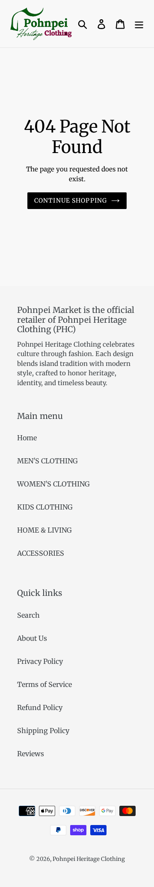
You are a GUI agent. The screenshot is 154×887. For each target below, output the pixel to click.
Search (28, 615)
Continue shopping (70, 200)
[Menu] (139, 23)
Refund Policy (39, 707)
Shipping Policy (43, 730)
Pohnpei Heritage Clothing (89, 859)
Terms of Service (44, 684)
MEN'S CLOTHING (47, 461)
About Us (32, 638)
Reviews (30, 753)
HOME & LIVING (44, 530)
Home (27, 437)
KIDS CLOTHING (45, 507)
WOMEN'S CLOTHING (53, 484)
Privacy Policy (40, 661)
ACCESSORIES (40, 553)
